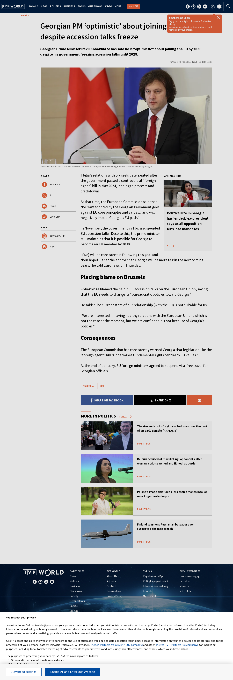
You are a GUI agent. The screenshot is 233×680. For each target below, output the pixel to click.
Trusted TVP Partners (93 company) (177, 645)
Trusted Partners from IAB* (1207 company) (116, 645)
